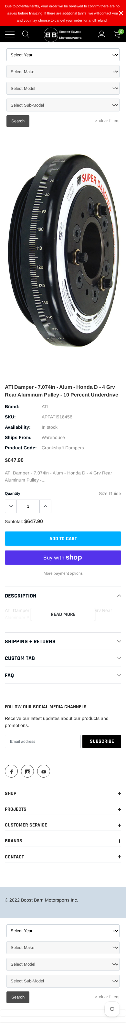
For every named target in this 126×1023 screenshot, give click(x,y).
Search (18, 121)
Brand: (12, 406)
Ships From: (18, 437)
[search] (26, 34)
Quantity (12, 493)
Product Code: (21, 447)
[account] (102, 34)
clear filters (107, 120)
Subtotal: (14, 521)
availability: (18, 427)
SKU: (10, 416)
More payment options (63, 573)
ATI (45, 406)
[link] (11, 771)
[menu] (10, 34)
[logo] (63, 34)
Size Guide (110, 493)
